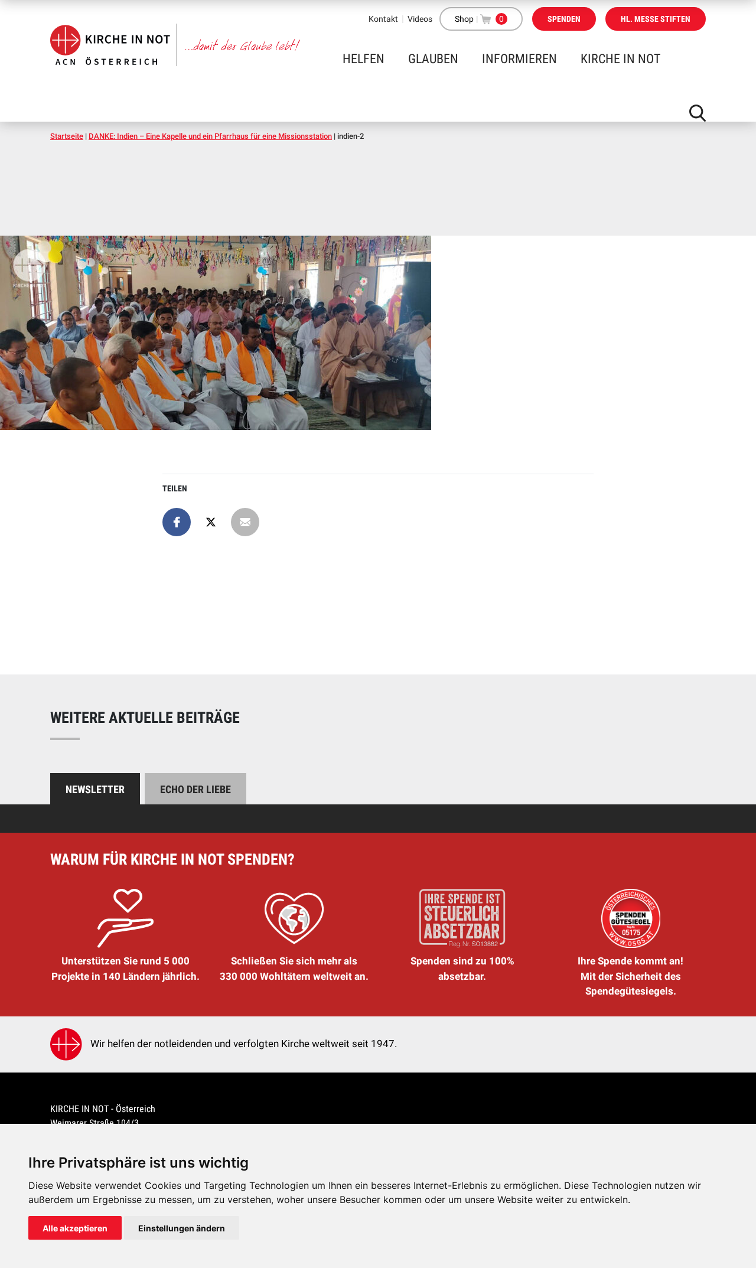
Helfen (363, 58)
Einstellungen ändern (181, 1228)
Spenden (564, 19)
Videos (420, 19)
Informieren (519, 58)
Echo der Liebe (195, 789)
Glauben (433, 58)
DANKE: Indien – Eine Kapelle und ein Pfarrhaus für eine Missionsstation (210, 136)
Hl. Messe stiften (655, 19)
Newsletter (95, 789)
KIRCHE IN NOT (620, 58)
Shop (464, 19)
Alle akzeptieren (75, 1228)
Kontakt (383, 19)
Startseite (66, 136)
